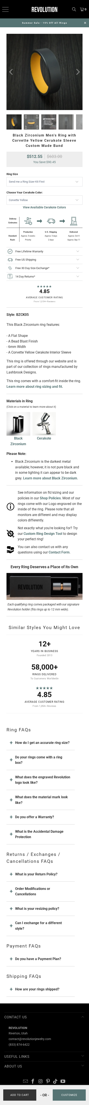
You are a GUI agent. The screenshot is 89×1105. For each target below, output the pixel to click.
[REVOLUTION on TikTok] (55, 1082)
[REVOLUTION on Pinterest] (48, 1082)
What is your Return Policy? (36, 874)
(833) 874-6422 (19, 1044)
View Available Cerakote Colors (44, 207)
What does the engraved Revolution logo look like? (42, 780)
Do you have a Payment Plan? (38, 959)
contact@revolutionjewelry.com (30, 1039)
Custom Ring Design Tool (43, 534)
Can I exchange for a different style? (38, 926)
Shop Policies (50, 498)
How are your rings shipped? (37, 989)
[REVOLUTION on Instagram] (40, 1082)
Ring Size (12, 174)
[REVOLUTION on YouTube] (63, 1082)
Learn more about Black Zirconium (50, 478)
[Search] (74, 9)
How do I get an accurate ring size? (42, 743)
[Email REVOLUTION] (25, 1082)
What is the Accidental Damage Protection (39, 834)
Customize (69, 1095)
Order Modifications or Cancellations (32, 891)
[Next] (77, 72)
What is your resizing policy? (37, 909)
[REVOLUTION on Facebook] (33, 1082)
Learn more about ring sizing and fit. (34, 387)
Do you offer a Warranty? (34, 817)
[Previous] (11, 72)
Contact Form (59, 552)
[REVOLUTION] (44, 9)
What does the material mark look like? (41, 800)
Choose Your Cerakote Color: (24, 192)
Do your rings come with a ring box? (38, 760)
